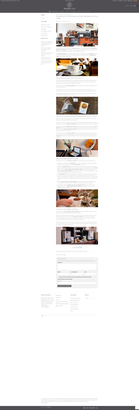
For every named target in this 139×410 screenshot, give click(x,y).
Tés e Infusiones (54, 11)
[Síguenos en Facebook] (42, 307)
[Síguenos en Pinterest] (48, 307)
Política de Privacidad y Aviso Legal (62, 303)
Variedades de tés (44, 35)
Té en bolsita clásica (74, 304)
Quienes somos (115, 0)
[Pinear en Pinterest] (79, 247)
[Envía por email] (77, 247)
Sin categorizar (59, 14)
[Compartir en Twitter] (75, 247)
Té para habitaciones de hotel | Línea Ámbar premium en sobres (46, 62)
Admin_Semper (67, 21)
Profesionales (121, 0)
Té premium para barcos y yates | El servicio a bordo (46, 58)
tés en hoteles (85, 251)
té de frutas (77, 172)
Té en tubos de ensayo (74, 308)
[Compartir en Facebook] (73, 247)
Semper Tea (80, 11)
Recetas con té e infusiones (46, 26)
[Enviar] (52, 18)
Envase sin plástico (73, 302)
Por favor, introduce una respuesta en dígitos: (65, 279)
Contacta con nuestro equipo (76, 223)
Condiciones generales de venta (62, 301)
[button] (130, 1)
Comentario (60, 262)
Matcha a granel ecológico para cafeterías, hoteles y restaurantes (46, 49)
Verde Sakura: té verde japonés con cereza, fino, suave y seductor (47, 54)
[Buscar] (50, 11)
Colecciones (61, 11)
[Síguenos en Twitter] (46, 307)
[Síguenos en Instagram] (44, 307)
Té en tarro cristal (73, 306)
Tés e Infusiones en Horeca (46, 31)
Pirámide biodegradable (74, 300)
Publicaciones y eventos (45, 24)
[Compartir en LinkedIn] (81, 247)
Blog (85, 11)
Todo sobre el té (44, 33)
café (67, 93)
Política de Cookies (59, 305)
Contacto (125, 0)
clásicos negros (79, 170)
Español (134, 0)
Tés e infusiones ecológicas (75, 298)
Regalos (67, 11)
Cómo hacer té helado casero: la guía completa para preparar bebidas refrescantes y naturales (47, 43)
